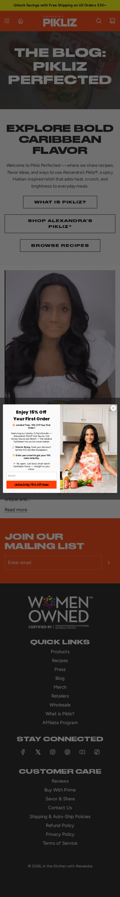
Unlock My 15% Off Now (31, 484)
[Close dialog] (113, 408)
